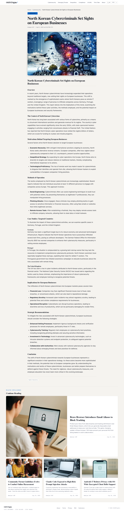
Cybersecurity (52, 2)
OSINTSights (11, 2)
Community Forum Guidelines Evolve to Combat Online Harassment (24, 483)
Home (29, 10)
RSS (113, 2)
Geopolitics (73, 2)
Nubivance (82, 508)
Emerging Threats (63, 2)
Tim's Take (97, 2)
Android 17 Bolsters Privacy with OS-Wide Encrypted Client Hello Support (99, 483)
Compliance (82, 2)
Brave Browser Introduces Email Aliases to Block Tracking (91, 418)
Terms (64, 508)
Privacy (70, 508)
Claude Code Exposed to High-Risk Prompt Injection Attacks (61, 483)
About (103, 2)
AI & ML (90, 2)
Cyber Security (33, 379)
